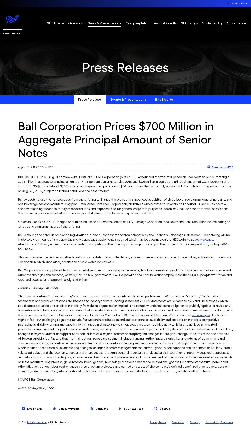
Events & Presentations (128, 99)
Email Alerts (164, 99)
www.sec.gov (204, 239)
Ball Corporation (37, 422)
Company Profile (66, 408)
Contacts (99, 408)
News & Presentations (104, 23)
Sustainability (212, 23)
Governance (236, 23)
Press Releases (90, 99)
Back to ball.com (239, 3)
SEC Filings (189, 23)
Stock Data (55, 23)
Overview (75, 23)
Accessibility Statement (219, 422)
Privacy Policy (158, 422)
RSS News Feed (131, 408)
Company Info (136, 23)
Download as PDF (222, 167)
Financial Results (164, 23)
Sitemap (162, 408)
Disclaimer (178, 422)
